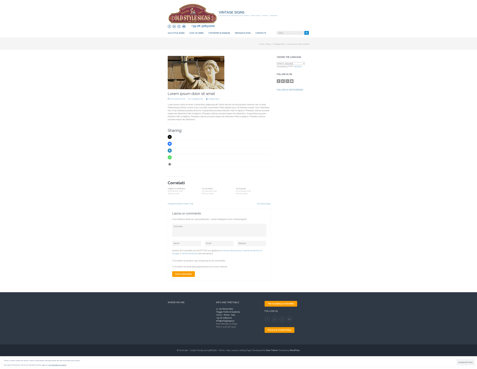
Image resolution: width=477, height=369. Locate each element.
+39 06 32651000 (203, 25)
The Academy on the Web (281, 304)
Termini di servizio (189, 253)
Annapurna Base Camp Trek (180, 204)
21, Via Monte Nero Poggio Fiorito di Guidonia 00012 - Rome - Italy (228, 312)
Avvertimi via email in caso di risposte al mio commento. (200, 261)
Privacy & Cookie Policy (279, 330)
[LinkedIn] (174, 26)
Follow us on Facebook (290, 90)
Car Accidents (207, 189)
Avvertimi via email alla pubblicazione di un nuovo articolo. (201, 267)
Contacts (260, 33)
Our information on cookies (57, 365)
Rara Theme (271, 350)
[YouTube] (183, 26)
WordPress (295, 350)
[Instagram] (179, 26)
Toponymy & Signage (219, 33)
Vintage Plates (243, 33)
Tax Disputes (241, 189)
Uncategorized (197, 99)
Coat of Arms (196, 33)
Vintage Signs (231, 12)
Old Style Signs (176, 33)
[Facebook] (169, 26)
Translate (297, 66)
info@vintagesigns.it (225, 321)
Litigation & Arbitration (176, 189)
